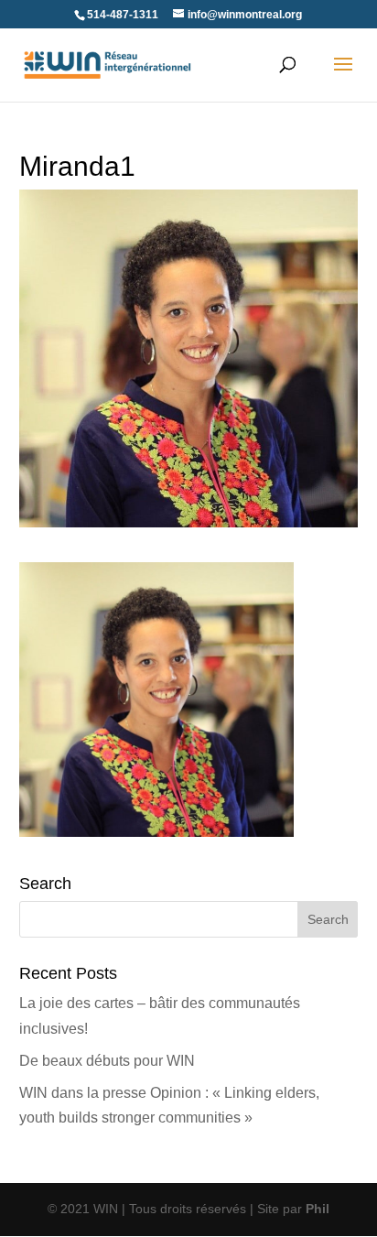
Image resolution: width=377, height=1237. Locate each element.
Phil (317, 1208)
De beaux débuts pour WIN (107, 1061)
